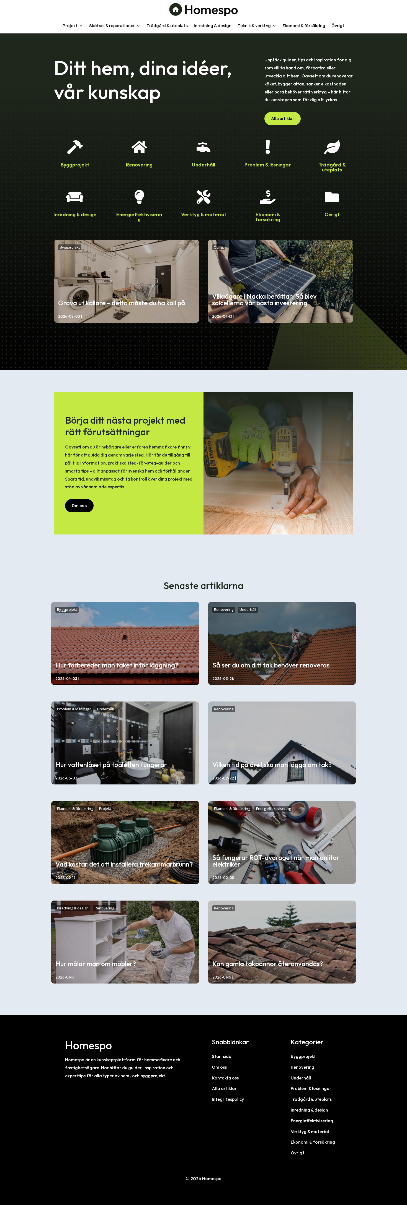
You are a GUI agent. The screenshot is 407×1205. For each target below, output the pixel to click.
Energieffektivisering (139, 217)
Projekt (70, 26)
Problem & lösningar (267, 164)
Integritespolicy (228, 1099)
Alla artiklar (282, 118)
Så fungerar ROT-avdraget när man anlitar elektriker (275, 860)
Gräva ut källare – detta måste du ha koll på (121, 303)
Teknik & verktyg (254, 26)
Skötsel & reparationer (112, 26)
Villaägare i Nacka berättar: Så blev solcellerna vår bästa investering (264, 299)
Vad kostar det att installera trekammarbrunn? (124, 864)
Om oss (79, 505)
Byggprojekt (75, 164)
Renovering (139, 164)
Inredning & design (212, 26)
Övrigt (337, 26)
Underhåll (203, 164)
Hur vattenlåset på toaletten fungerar (111, 764)
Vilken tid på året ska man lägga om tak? (272, 764)
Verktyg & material (203, 214)
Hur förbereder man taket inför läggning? (117, 665)
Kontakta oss (225, 1078)
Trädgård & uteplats (167, 26)
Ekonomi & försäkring (303, 26)
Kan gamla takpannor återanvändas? (267, 963)
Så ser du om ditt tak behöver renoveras (270, 665)
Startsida (221, 1056)
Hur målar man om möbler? (95, 963)
